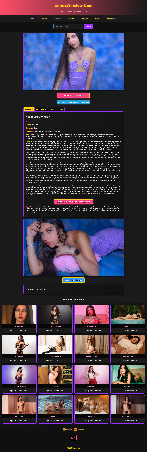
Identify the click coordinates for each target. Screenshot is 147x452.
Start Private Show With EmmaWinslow (73, 202)
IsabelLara (19, 416)
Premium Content (56, 109)
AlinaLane (128, 326)
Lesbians (85, 18)
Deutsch (81, 429)
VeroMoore (91, 416)
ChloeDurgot (91, 386)
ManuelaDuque (127, 416)
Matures (44, 18)
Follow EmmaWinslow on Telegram (75, 102)
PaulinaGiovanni (19, 386)
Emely (55, 386)
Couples (71, 18)
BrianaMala (91, 326)
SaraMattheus (91, 356)
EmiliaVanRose (127, 386)
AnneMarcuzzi (55, 356)
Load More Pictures (73, 280)
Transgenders (111, 18)
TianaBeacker (127, 356)
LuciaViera (55, 416)
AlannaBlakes (55, 326)
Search (88, 26)
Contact (73, 444)
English (69, 429)
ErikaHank (19, 356)
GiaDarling (19, 326)
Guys (97, 18)
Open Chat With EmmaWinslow (73, 96)
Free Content (41, 109)
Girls (32, 18)
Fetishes (58, 18)
